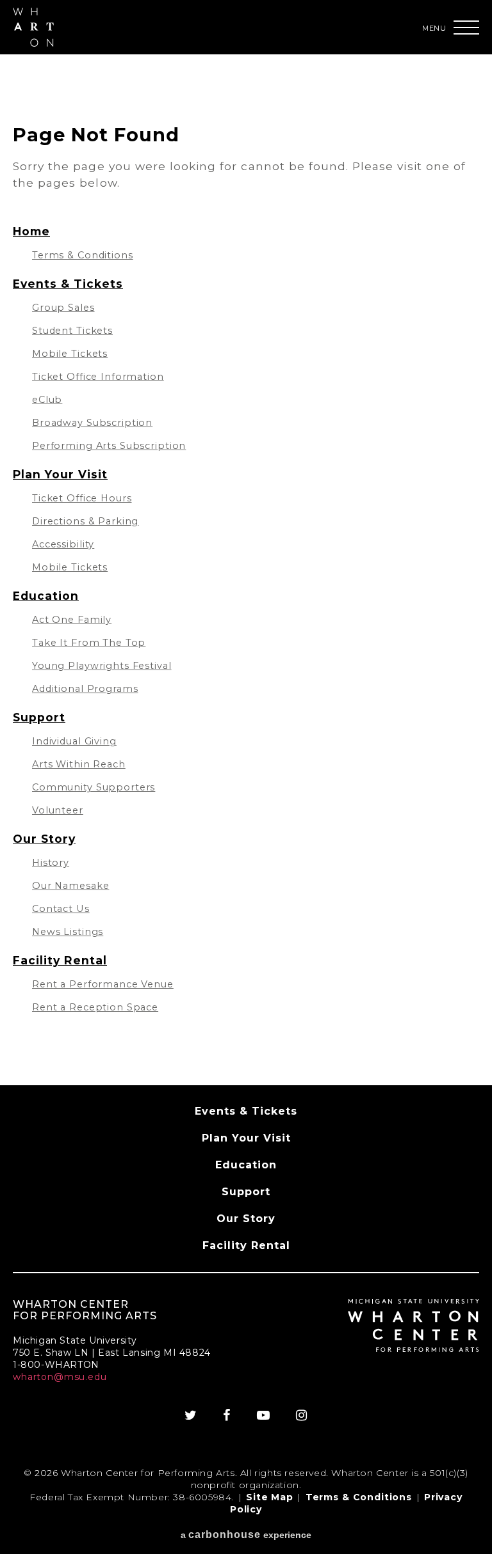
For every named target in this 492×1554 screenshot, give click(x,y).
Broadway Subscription (92, 422)
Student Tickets (72, 330)
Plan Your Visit (60, 474)
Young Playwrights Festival (102, 665)
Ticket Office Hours (81, 498)
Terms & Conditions (82, 255)
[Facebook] (226, 1415)
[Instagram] (301, 1415)
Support (39, 717)
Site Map (269, 1497)
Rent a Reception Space (95, 1007)
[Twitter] (191, 1415)
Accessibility (63, 544)
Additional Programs (85, 689)
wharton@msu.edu (60, 1377)
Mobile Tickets (70, 353)
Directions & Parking (85, 521)
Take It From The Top (88, 642)
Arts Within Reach (79, 764)
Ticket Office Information (98, 376)
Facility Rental (60, 960)
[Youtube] (263, 1415)
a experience (246, 1534)
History (50, 862)
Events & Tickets (68, 283)
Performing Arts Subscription (109, 445)
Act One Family (71, 619)
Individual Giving (74, 741)
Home (31, 231)
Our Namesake (70, 885)
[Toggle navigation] (466, 27)
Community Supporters (93, 787)
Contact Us (61, 908)
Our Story (44, 838)
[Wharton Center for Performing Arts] (33, 43)
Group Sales (63, 307)
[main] (246, 569)
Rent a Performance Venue (103, 984)
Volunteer (57, 810)
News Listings (67, 932)
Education (46, 595)
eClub (47, 399)
